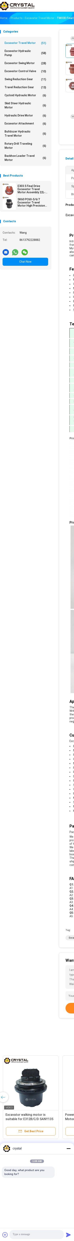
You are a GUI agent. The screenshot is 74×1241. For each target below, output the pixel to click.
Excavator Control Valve (25, 71)
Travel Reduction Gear (25, 87)
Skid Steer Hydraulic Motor (25, 105)
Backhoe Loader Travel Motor (25, 157)
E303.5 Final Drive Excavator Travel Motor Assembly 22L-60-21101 (31, 189)
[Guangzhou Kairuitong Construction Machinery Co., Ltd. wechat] (25, 251)
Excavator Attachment (25, 123)
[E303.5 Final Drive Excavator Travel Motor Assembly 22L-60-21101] (9, 189)
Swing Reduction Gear (25, 79)
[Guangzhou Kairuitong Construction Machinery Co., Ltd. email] (6, 251)
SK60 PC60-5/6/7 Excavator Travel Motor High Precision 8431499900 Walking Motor (31, 202)
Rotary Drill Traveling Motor (25, 145)
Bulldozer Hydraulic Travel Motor (25, 133)
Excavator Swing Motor (25, 63)
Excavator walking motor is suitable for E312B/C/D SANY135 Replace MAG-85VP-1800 (29, 1119)
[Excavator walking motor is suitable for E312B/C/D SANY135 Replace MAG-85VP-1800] (30, 1083)
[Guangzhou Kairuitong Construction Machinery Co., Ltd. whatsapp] (15, 251)
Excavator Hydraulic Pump (25, 53)
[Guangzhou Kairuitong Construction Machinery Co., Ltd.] (17, 6)
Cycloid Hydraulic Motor (25, 95)
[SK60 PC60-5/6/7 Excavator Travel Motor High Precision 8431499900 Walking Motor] (9, 203)
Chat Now (25, 261)
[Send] (68, 1234)
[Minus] (68, 1148)
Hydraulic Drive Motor (25, 115)
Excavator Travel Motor (25, 43)
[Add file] (5, 1234)
